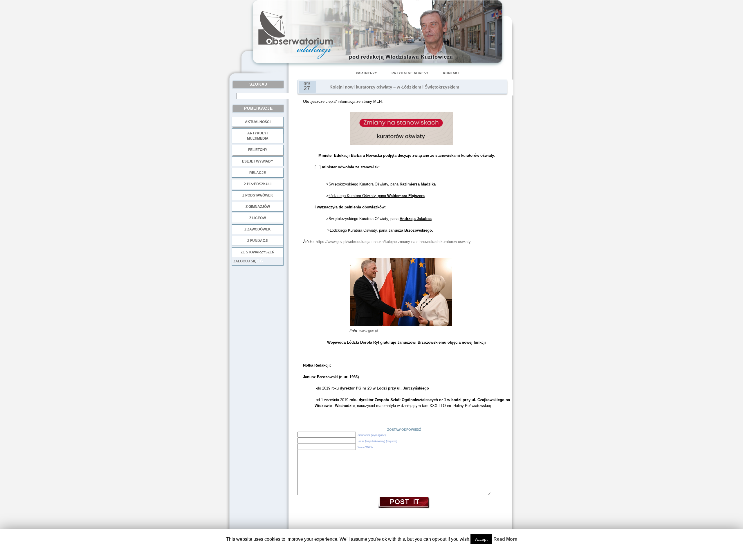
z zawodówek (257, 229)
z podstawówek (257, 195)
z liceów (257, 218)
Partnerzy (366, 73)
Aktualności (257, 122)
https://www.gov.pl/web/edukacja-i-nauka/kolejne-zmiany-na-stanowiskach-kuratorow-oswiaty (393, 241)
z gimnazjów (258, 207)
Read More (505, 539)
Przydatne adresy (410, 73)
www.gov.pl (368, 331)
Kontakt (451, 73)
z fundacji (257, 241)
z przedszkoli (257, 184)
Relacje (257, 173)
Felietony (257, 150)
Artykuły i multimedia (257, 135)
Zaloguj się (244, 261)
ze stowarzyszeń (258, 252)
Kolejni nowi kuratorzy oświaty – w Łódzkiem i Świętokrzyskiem (394, 87)
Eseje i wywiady (257, 161)
